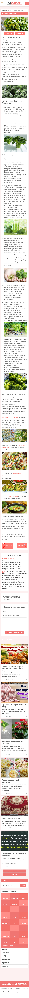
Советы (5, 966)
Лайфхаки (5, 956)
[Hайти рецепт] (27, 3)
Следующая (20, 545)
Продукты (20, 33)
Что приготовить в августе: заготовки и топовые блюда (13, 667)
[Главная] (14, 3)
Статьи (10, 10)
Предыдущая (9, 545)
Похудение (6, 959)
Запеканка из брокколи (10, 418)
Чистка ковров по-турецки (12, 819)
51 (26, 866)
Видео (4, 949)
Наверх (14, 874)
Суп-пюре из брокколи (10, 496)
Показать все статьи (14, 871)
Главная (4, 10)
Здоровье (9, 33)
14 (26, 828)
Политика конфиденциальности (17, 992)
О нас (4, 992)
